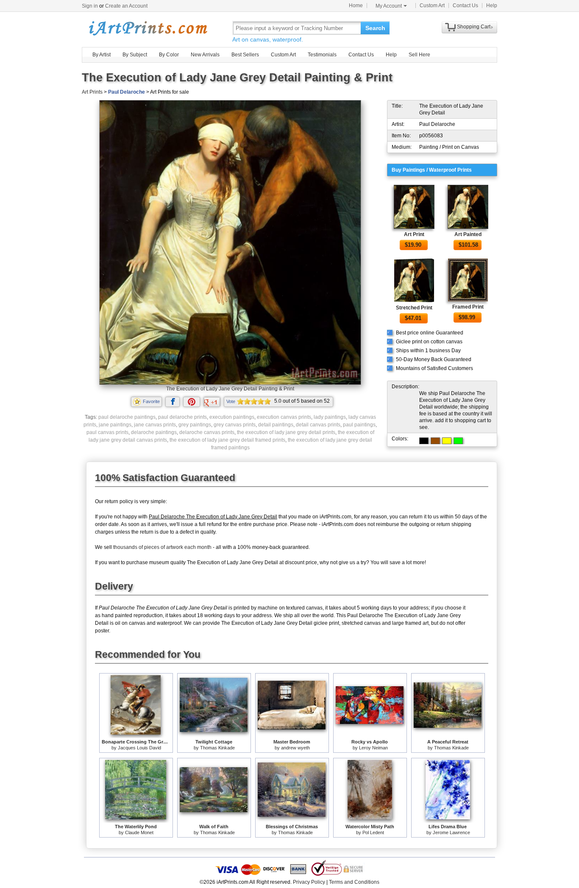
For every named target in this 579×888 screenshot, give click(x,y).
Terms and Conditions (354, 882)
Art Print (414, 234)
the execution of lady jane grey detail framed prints (227, 440)
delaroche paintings (154, 432)
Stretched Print (414, 308)
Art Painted (468, 234)
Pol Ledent (373, 832)
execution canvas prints (284, 417)
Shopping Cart (473, 27)
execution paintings (231, 417)
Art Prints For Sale (147, 28)
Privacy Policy (309, 882)
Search (375, 28)
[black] (424, 440)
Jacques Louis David (139, 747)
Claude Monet (139, 832)
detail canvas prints (318, 425)
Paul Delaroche (126, 92)
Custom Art (432, 5)
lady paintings (330, 417)
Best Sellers (245, 55)
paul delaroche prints (182, 417)
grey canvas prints (235, 425)
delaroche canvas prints (206, 432)
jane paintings (115, 425)
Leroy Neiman (373, 747)
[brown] (435, 440)
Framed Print (468, 307)
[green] (458, 440)
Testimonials (322, 55)
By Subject (134, 55)
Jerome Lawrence (451, 832)
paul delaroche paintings (127, 417)
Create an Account (126, 6)
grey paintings (194, 425)
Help (491, 5)
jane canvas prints (155, 425)
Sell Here (419, 55)
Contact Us (465, 5)
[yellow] (446, 440)
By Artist (101, 55)
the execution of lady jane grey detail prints (286, 432)
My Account (389, 6)
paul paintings (359, 425)
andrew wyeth (295, 747)
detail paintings (275, 425)
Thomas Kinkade (217, 747)
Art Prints (92, 92)
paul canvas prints (107, 432)
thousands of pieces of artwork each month (162, 547)
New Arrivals (205, 55)
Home (356, 5)
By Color (169, 55)
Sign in (90, 6)
